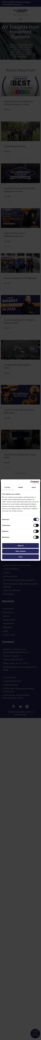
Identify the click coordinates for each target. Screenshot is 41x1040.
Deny (20, 557)
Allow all (20, 545)
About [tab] (34, 487)
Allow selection (20, 551)
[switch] (34, 525)
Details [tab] (20, 487)
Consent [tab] (7, 487)
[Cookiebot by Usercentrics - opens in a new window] (30, 482)
